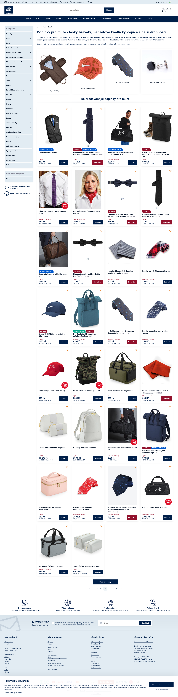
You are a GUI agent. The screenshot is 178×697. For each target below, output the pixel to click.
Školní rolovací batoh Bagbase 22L (87, 391)
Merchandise (95, 655)
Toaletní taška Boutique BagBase (52, 448)
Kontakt (50, 651)
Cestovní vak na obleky (48, 152)
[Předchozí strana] (89, 589)
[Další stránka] (121, 589)
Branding (94, 652)
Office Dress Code (97, 642)
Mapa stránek (52, 669)
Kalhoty (6, 661)
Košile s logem (95, 648)
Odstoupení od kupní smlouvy (57, 658)
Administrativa (95, 665)
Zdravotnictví (95, 663)
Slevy (49, 649)
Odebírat (145, 623)
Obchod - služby (96, 668)
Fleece (6, 672)
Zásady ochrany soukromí (13, 692)
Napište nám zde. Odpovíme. (143, 642)
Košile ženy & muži (10, 650)
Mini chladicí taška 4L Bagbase (51, 566)
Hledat (108, 10)
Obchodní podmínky (54, 663)
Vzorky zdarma (96, 657)
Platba (50, 644)
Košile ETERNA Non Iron (12, 648)
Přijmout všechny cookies (161, 685)
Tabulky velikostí (53, 647)
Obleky (6, 657)
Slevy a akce (8, 642)
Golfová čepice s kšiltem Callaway (52, 391)
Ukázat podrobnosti (161, 689)
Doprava (50, 642)
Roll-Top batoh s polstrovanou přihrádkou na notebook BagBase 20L (155, 154)
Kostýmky (7, 659)
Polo (5, 668)
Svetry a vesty (9, 654)
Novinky (7, 644)
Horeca (93, 661)
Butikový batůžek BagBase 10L (85, 448)
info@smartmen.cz (145, 646)
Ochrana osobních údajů (56, 665)
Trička (6, 670)
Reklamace (51, 660)
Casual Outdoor (96, 646)
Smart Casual (95, 644)
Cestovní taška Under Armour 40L (155, 507)
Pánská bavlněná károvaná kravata (156, 271)
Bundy (6, 663)
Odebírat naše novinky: (40, 625)
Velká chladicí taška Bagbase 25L (121, 391)
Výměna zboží (52, 656)
